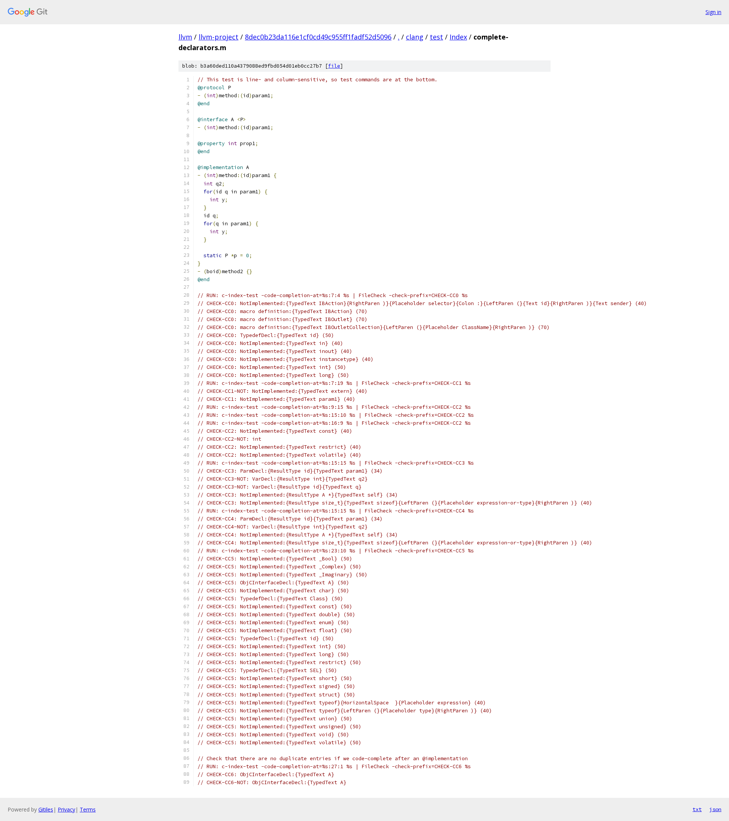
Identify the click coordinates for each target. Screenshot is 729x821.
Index (458, 36)
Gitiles (45, 809)
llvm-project (218, 36)
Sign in (713, 12)
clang (414, 36)
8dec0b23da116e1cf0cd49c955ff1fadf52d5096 (318, 36)
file (334, 66)
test (436, 36)
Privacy (66, 809)
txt (697, 809)
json (715, 809)
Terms (88, 809)
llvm (185, 36)
